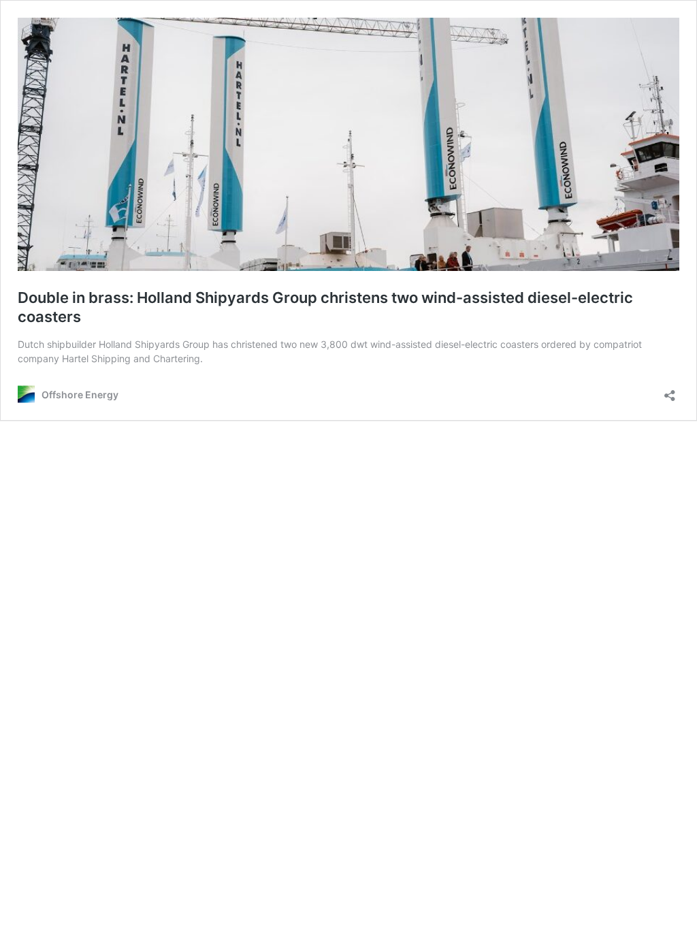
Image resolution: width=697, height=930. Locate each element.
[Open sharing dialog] (669, 391)
